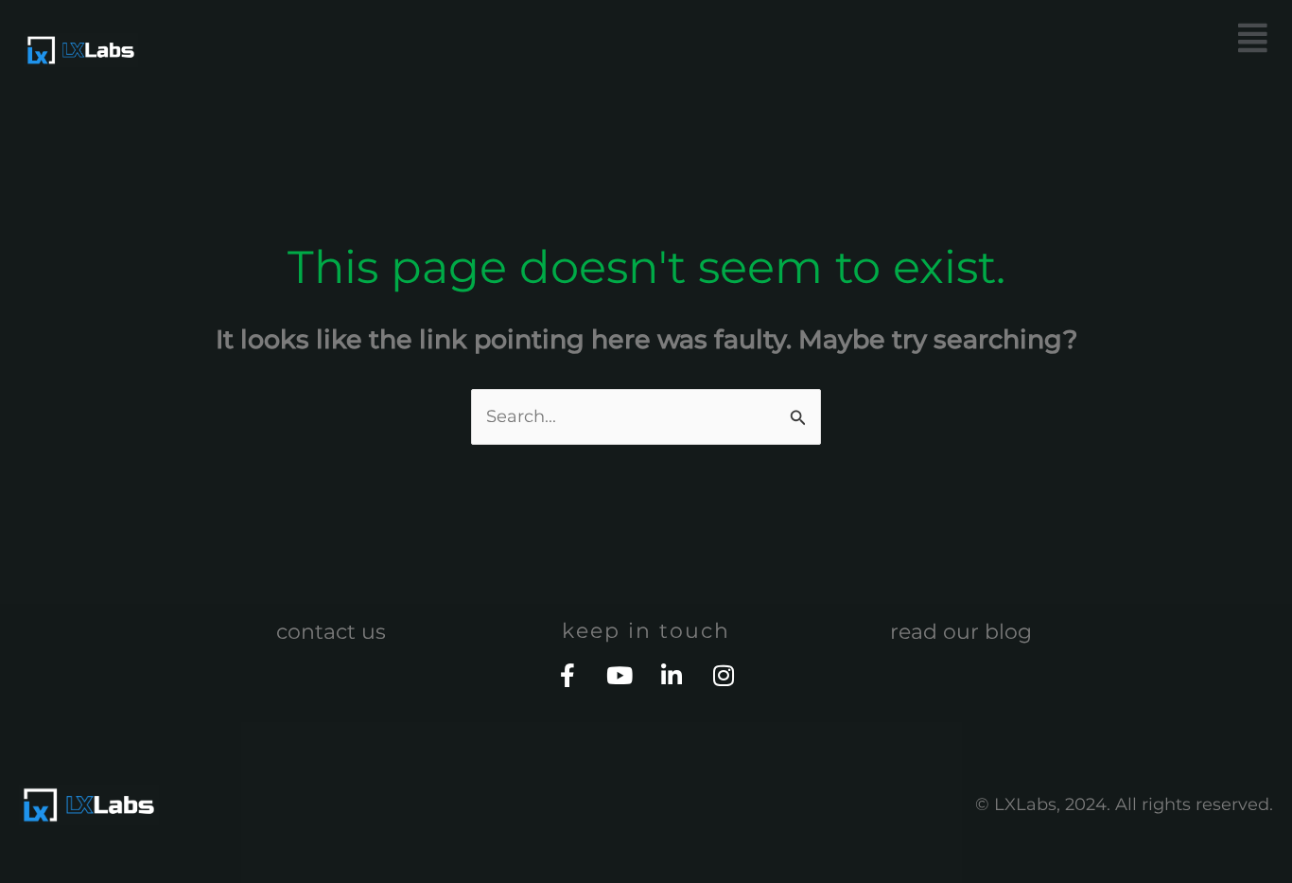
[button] (967, 38)
